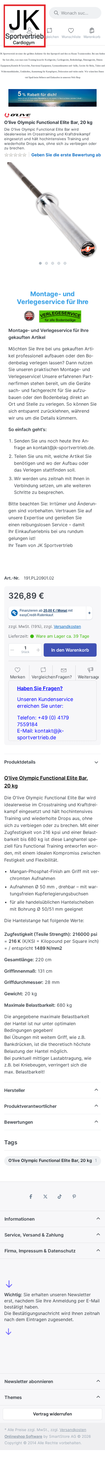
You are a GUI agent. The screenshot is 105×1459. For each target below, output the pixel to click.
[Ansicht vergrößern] (52, 210)
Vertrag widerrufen (52, 1414)
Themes (13, 1397)
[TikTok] (60, 1196)
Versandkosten (67, 626)
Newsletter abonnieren (28, 1381)
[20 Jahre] (52, 96)
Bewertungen (18, 1122)
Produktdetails (20, 762)
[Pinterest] (74, 1196)
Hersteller (14, 1090)
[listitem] (52, 210)
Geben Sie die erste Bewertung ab (66, 154)
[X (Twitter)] (45, 1196)
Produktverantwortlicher (30, 1106)
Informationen (19, 1219)
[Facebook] (31, 1196)
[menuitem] (52, 1161)
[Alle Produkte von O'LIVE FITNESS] (17, 115)
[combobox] (75, 13)
